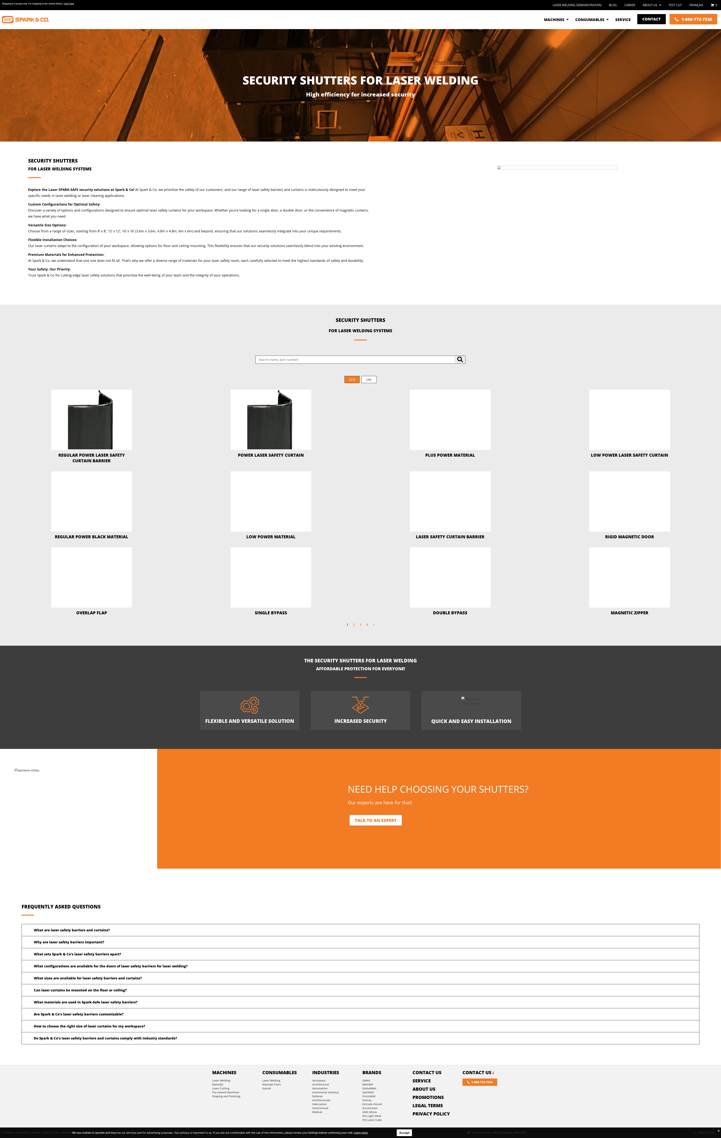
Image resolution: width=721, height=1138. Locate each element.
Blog (613, 5)
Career (629, 5)
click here (69, 3)
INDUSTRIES (325, 1072)
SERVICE (422, 1081)
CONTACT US (427, 1072)
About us (650, 5)
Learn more (361, 1132)
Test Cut (675, 5)
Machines (224, 1072)
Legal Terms (428, 1105)
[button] (352, 379)
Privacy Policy (431, 1114)
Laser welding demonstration (577, 5)
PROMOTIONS (428, 1097)
